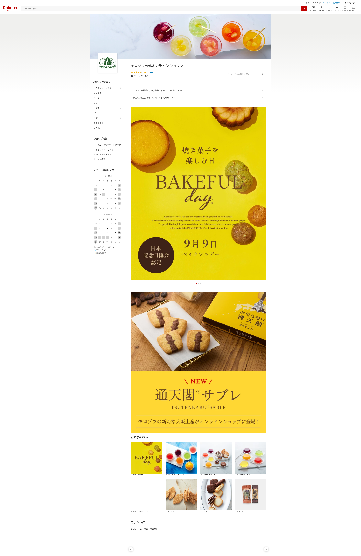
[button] (351, 10)
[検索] (304, 15)
